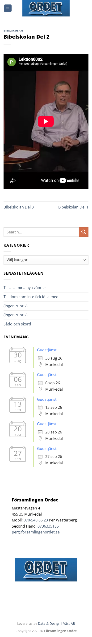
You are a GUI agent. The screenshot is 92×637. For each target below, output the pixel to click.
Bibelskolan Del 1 (73, 207)
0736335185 (48, 526)
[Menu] (8, 8)
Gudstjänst (47, 350)
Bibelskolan (13, 30)
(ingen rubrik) (16, 305)
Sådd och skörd (17, 324)
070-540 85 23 (36, 520)
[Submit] (83, 231)
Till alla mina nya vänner (29, 287)
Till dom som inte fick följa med (31, 296)
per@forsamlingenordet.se (36, 532)
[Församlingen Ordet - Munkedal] (46, 8)
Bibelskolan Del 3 (19, 207)
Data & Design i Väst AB (56, 623)
